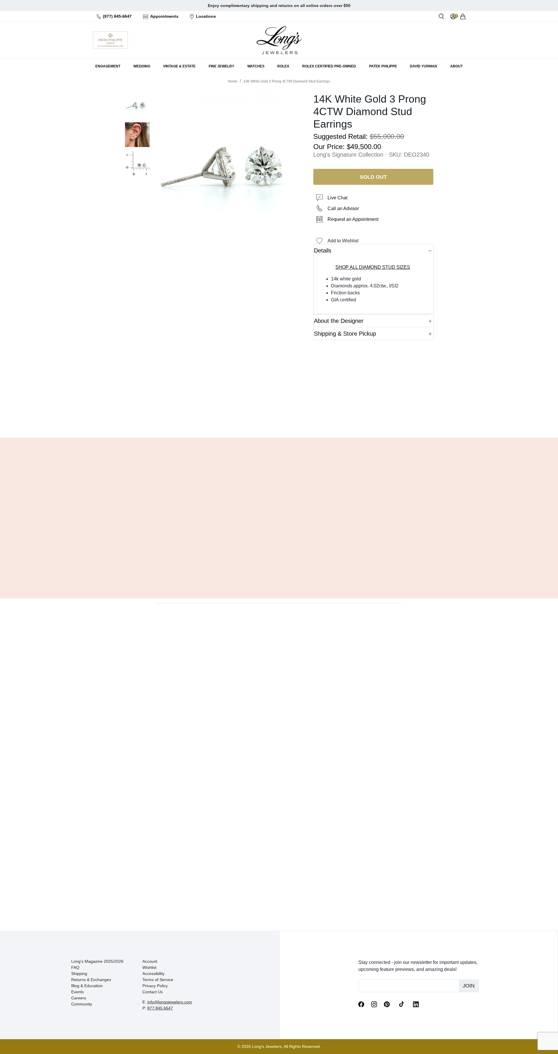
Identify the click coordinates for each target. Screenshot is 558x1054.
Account (149, 961)
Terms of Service (157, 979)
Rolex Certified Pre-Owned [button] (329, 66)
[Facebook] (361, 1003)
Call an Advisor (343, 208)
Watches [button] (255, 66)
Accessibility (153, 973)
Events (77, 991)
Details (322, 250)
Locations (206, 16)
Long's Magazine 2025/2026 (97, 961)
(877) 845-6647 (117, 16)
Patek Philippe (383, 66)
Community (81, 1004)
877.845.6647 (160, 1008)
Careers (78, 998)
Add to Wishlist (343, 240)
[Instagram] (374, 1003)
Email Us (278, 418)
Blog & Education (87, 985)
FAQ (75, 967)
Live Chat (337, 197)
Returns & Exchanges (91, 979)
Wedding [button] (141, 66)
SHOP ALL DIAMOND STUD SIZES (372, 267)
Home (232, 81)
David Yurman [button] (423, 66)
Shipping (79, 973)
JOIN (469, 986)
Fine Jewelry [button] (221, 66)
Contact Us (152, 991)
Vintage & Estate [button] (179, 66)
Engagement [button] (107, 66)
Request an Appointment (353, 219)
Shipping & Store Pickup (345, 333)
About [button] (456, 66)
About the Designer (339, 321)
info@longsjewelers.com (169, 1002)
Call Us (237, 418)
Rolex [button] (283, 66)
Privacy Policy (155, 985)
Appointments (164, 16)
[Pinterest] (387, 1003)
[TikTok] (401, 1003)
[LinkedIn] (416, 1003)
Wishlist (149, 967)
